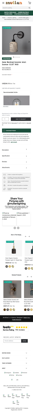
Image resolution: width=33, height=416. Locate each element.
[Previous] (26, 236)
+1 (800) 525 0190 (16, 389)
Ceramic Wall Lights (23, 17)
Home (3, 17)
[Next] (29, 236)
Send (24, 341)
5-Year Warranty (6, 58)
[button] (29, 42)
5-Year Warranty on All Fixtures (21, 14)
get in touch (14, 142)
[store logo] (14, 2)
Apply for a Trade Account (10, 12)
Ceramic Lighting (11, 17)
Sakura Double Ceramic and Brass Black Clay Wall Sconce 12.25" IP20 (11, 301)
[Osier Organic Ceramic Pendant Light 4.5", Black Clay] (13, 248)
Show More (5, 106)
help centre (14, 123)
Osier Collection (6, 68)
